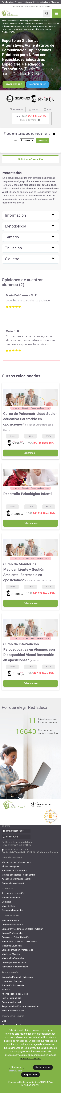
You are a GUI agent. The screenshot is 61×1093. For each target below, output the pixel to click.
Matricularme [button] (37, 84)
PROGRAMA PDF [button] (14, 84)
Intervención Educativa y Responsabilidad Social (28, 20)
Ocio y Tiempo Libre (11, 998)
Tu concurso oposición (13, 893)
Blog (4, 1021)
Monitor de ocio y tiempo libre (16, 862)
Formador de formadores (14, 870)
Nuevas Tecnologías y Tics (15, 994)
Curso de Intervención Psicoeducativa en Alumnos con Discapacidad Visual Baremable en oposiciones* (29, 652)
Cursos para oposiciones (14, 962)
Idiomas (6, 989)
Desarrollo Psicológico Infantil (27, 494)
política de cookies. (30, 1058)
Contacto (6, 901)
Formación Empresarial (13, 985)
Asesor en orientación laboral (16, 879)
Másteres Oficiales (11, 954)
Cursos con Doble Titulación (15, 937)
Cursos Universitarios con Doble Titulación (22, 929)
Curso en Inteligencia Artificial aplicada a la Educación (37, 2)
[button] (30, 215)
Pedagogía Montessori (13, 883)
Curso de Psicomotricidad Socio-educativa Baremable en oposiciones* (30, 421)
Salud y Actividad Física (13, 1010)
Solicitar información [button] (30, 159)
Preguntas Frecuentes (12, 910)
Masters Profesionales (13, 958)
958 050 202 (12, 836)
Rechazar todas (43, 1067)
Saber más (29, 452)
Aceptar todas (30, 1074)
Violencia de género (11, 866)
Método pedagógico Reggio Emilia (18, 874)
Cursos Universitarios (12, 924)
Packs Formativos (10, 920)
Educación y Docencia (12, 981)
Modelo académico (11, 897)
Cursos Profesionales (12, 933)
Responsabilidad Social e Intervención (20, 1006)
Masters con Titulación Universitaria (19, 941)
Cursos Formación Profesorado (17, 950)
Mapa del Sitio (8, 906)
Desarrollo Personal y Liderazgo (17, 977)
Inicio (4, 20)
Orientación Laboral (11, 1002)
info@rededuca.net (15, 831)
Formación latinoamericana (15, 966)
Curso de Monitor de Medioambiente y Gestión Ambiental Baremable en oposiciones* (28, 572)
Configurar (16, 1067)
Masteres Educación (12, 945)
